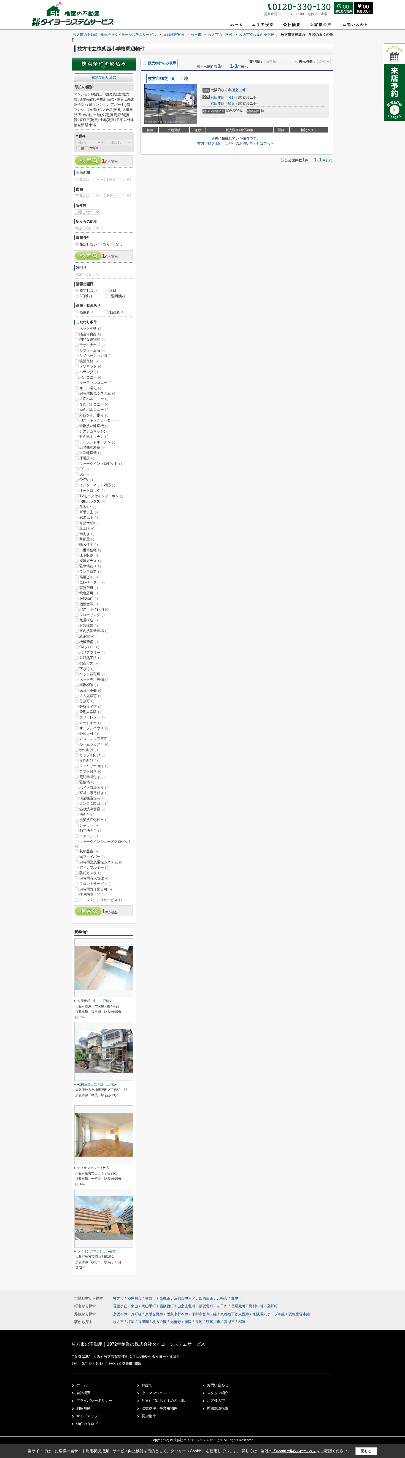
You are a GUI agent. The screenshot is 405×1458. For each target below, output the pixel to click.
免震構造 (88, 620)
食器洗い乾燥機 (93, 426)
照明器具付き (92, 777)
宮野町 (272, 1306)
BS (83, 474)
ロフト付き (90, 771)
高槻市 (165, 1298)
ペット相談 (90, 328)
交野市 (150, 1298)
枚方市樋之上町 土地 (168, 78)
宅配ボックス (92, 501)
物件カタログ (87, 1424)
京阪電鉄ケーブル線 (269, 1314)
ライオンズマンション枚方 (96, 1251)
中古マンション (154, 1393)
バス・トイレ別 (93, 609)
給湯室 (86, 636)
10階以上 (88, 512)
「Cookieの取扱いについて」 (294, 1451)
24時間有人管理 (93, 878)
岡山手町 (149, 1306)
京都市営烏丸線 (205, 1314)
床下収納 (88, 555)
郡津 (241, 1322)
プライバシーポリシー (94, 1400)
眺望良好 (88, 361)
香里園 (143, 1322)
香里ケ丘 (120, 1306)
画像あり (86, 312)
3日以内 (86, 296)
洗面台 (86, 814)
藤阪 (188, 1322)
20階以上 (88, 517)
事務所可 (88, 588)
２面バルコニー (93, 399)
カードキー (90, 723)
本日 (112, 290)
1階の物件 (89, 523)
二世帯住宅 (90, 550)
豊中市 (236, 1298)
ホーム (81, 1385)
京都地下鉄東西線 (235, 1314)
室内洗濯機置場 (93, 631)
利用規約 (83, 1408)
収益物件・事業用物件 (159, 1408)
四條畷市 (206, 1298)
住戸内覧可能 (92, 894)
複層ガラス (90, 561)
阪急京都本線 (178, 1314)
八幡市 (222, 1298)
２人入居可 (90, 696)
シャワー (88, 825)
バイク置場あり (93, 787)
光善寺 (175, 1322)
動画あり (116, 312)
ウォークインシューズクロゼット (103, 843)
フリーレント (92, 717)
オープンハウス (93, 728)
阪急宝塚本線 (299, 1314)
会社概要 (83, 1393)
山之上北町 (186, 1306)
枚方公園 (159, 1322)
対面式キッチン (93, 436)
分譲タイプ (90, 706)
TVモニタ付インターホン (101, 496)
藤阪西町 (167, 1306)
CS (83, 469)
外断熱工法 (90, 658)
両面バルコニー (93, 409)
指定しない (88, 244)
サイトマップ (87, 1416)
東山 (135, 1306)
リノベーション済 (95, 355)
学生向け (88, 750)
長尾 (198, 1322)
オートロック (92, 490)
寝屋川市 (134, 1298)
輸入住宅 (88, 544)
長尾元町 (239, 1306)
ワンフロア (90, 571)
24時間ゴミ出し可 (95, 889)
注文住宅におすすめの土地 (163, 1400)
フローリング (92, 615)
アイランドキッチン (97, 442)
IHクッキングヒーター (98, 420)
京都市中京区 (184, 1298)
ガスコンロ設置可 (95, 739)
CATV (86, 480)
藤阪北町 (206, 1306)
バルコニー (90, 377)
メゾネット (90, 366)
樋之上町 (238, 90)
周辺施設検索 (217, 1408)
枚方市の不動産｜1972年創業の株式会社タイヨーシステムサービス (138, 1344)
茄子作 (223, 1306)
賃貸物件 (149, 1416)
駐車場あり (90, 566)
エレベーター (92, 582)
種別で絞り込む (104, 77)
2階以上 (87, 507)
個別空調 (88, 604)
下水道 (86, 669)
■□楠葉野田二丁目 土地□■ (97, 1084)
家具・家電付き (93, 793)
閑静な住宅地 (92, 339)
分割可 (86, 701)
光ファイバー (92, 857)
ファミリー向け (93, 766)
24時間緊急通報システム (100, 862)
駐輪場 (86, 782)
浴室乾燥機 (90, 453)
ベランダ (88, 372)
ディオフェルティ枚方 (93, 1168)
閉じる (366, 1451)
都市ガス (88, 663)
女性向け (88, 760)
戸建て (147, 1385)
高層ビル (88, 577)
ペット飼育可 (92, 674)
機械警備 (88, 642)
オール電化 (90, 388)
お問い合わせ (217, 1385)
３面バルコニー (93, 404)
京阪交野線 (154, 1314)
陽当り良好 (90, 334)
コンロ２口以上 (93, 803)
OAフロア (89, 647)
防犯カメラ (90, 873)
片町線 (137, 1314)
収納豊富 (88, 851)
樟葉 (231, 103)
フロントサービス (95, 884)
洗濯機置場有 (92, 798)
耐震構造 (88, 625)
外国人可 (88, 733)
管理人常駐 (90, 712)
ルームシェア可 (93, 744)
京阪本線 (217, 97)
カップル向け (92, 755)
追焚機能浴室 (92, 447)
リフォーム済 (92, 350)
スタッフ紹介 (217, 1393)
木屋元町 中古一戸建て (94, 1001)
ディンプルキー (93, 867)
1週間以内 (117, 296)
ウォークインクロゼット (100, 463)
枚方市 (226, 90)
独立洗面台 (90, 830)
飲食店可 (88, 593)
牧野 (231, 97)
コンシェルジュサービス (100, 900)
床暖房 (86, 458)
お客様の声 (216, 1400)
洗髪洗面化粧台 (93, 820)
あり (106, 244)
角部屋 (86, 539)
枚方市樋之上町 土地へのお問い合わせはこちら (235, 143)
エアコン (88, 836)
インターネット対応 (97, 485)
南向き (86, 534)
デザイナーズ (92, 345)
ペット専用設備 (93, 679)
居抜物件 (88, 598)
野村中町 (256, 1306)
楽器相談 (88, 685)
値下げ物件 (89, 148)
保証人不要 (90, 690)
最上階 (86, 528)
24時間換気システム (97, 393)
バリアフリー (92, 652)
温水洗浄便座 (92, 809)
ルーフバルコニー (95, 382)
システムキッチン (95, 431)
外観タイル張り (93, 415)
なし (118, 244)
